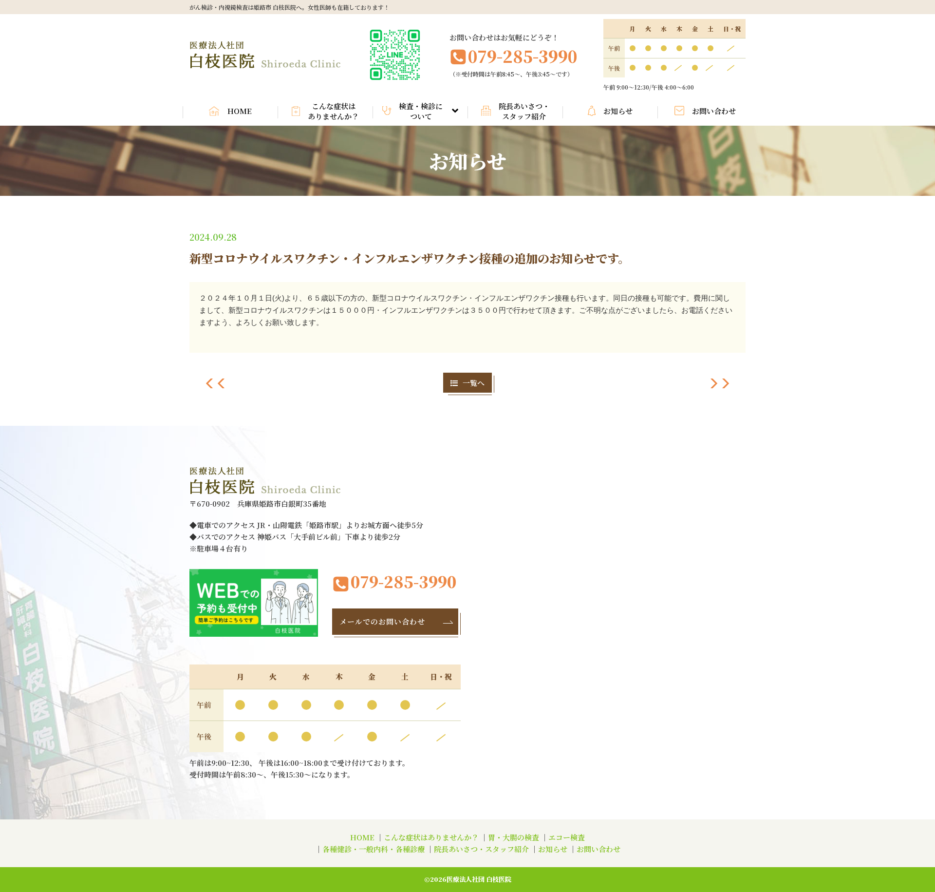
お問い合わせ (714, 111)
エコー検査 (566, 837)
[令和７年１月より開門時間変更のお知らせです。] (215, 385)
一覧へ (474, 383)
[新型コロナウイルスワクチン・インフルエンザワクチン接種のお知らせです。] (719, 385)
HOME (239, 111)
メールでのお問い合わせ (382, 621)
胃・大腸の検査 (513, 837)
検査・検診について (421, 111)
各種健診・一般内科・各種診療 (373, 849)
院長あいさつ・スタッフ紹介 (524, 111)
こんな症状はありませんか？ (333, 111)
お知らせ (618, 111)
